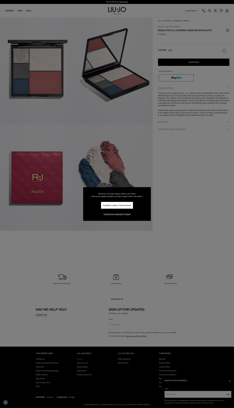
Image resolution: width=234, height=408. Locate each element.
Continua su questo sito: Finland (117, 214)
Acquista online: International (117, 205)
